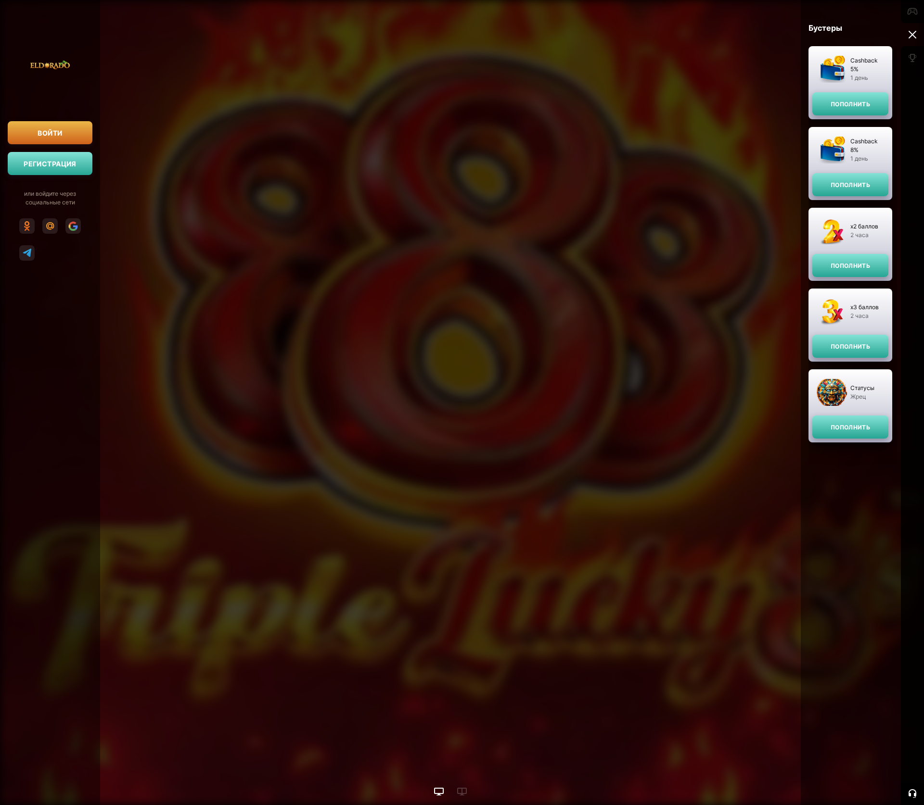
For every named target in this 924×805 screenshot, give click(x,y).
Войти (50, 133)
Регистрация (50, 164)
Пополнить (850, 104)
